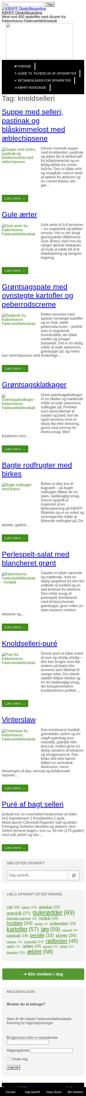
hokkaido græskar (22, 918)
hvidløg (20, 923)
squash (50, 946)
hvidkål (48, 918)
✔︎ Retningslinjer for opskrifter (42, 80)
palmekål (70, 930)
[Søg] (74, 875)
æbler (40, 951)
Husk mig (19, 1059)
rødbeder (62, 941)
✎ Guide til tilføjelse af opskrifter (45, 73)
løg (50, 929)
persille (42, 935)
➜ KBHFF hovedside (30, 87)
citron (29, 907)
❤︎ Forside (22, 66)
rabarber (14, 942)
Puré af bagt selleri (33, 804)
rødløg (31, 946)
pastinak (17, 935)
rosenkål (34, 941)
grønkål (19, 913)
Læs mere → (15, 198)
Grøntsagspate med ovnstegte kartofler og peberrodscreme (37, 295)
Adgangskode (18, 1050)
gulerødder (54, 912)
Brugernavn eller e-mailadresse (32, 1038)
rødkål (13, 946)
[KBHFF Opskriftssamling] (24, 9)
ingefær (41, 923)
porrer (66, 935)
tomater (16, 952)
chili (13, 907)
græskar (49, 907)
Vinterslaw (19, 719)
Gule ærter (19, 214)
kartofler (23, 929)
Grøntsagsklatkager (34, 385)
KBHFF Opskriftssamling (22, 13)
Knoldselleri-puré (29, 643)
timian (67, 946)
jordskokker (63, 923)
